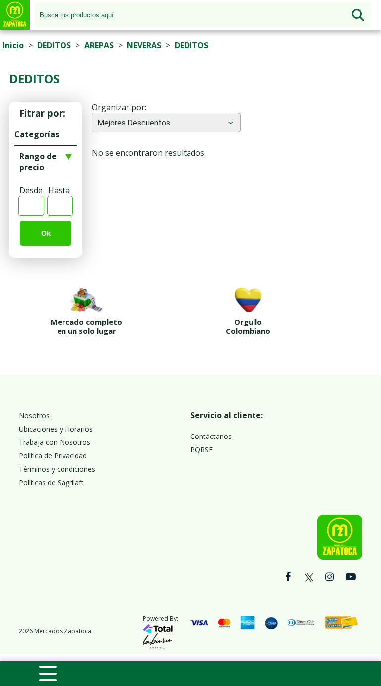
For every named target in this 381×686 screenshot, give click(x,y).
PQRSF (201, 449)
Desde (31, 190)
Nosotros (34, 415)
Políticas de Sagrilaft (51, 482)
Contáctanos (211, 436)
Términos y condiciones (57, 469)
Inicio (13, 45)
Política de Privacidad (53, 455)
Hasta (59, 190)
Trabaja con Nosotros (54, 442)
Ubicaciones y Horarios (56, 429)
